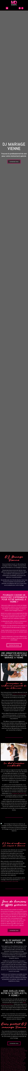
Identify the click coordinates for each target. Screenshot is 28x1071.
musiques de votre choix (19, 793)
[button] (7, 8)
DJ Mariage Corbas (8, 1061)
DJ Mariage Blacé (7, 1053)
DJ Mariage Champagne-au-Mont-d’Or (12, 1057)
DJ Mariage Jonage (16, 1070)
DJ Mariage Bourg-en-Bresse (18, 1053)
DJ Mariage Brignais (16, 1054)
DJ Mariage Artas (18, 1050)
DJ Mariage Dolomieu (9, 1065)
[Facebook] (20, 8)
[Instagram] (22, 8)
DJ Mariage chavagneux (14, 1059)
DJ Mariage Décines (12, 1063)
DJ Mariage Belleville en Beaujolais (12, 1052)
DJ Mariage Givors (20, 1067)
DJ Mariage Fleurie (12, 1066)
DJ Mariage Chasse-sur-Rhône (17, 1058)
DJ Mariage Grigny (12, 1068)
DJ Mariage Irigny (20, 1068)
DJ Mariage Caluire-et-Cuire (9, 1055)
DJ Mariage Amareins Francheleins (15, 1048)
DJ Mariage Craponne (19, 1062)
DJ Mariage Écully (18, 1065)
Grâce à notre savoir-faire (20, 694)
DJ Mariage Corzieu (10, 1062)
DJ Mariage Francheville (11, 1067)
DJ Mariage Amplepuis (9, 1050)
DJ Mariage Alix (4, 1048)
